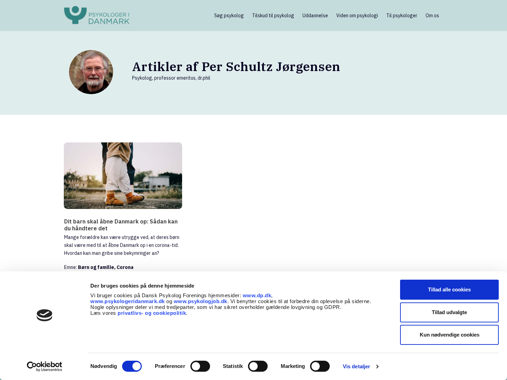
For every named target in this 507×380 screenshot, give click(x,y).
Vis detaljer (356, 366)
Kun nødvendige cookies (449, 335)
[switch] (200, 366)
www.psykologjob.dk (200, 301)
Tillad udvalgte (449, 312)
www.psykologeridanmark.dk (127, 301)
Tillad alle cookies (449, 289)
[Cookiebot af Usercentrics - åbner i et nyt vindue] (44, 366)
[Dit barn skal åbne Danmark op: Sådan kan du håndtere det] (123, 175)
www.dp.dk (257, 295)
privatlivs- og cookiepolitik (152, 313)
